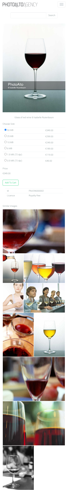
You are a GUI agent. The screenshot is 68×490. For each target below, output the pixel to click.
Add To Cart (10, 182)
